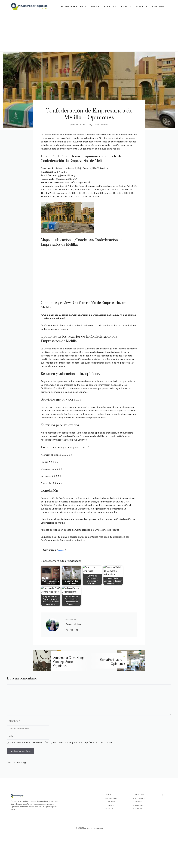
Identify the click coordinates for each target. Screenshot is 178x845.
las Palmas (111, 798)
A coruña (110, 802)
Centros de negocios (71, 6)
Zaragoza (141, 6)
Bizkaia (109, 809)
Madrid (95, 6)
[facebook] (162, 795)
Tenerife (110, 805)
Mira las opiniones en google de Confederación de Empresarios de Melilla (80, 529)
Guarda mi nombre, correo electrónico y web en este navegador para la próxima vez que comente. (62, 742)
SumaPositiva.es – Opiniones (112, 662)
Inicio (9, 762)
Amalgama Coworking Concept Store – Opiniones (68, 662)
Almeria (138, 809)
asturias (139, 805)
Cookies (138, 802)
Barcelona (110, 6)
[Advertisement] (89, 32)
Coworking (158, 6)
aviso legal (140, 798)
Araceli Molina (100, 124)
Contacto (139, 795)
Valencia (126, 6)
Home (108, 795)
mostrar (61, 550)
